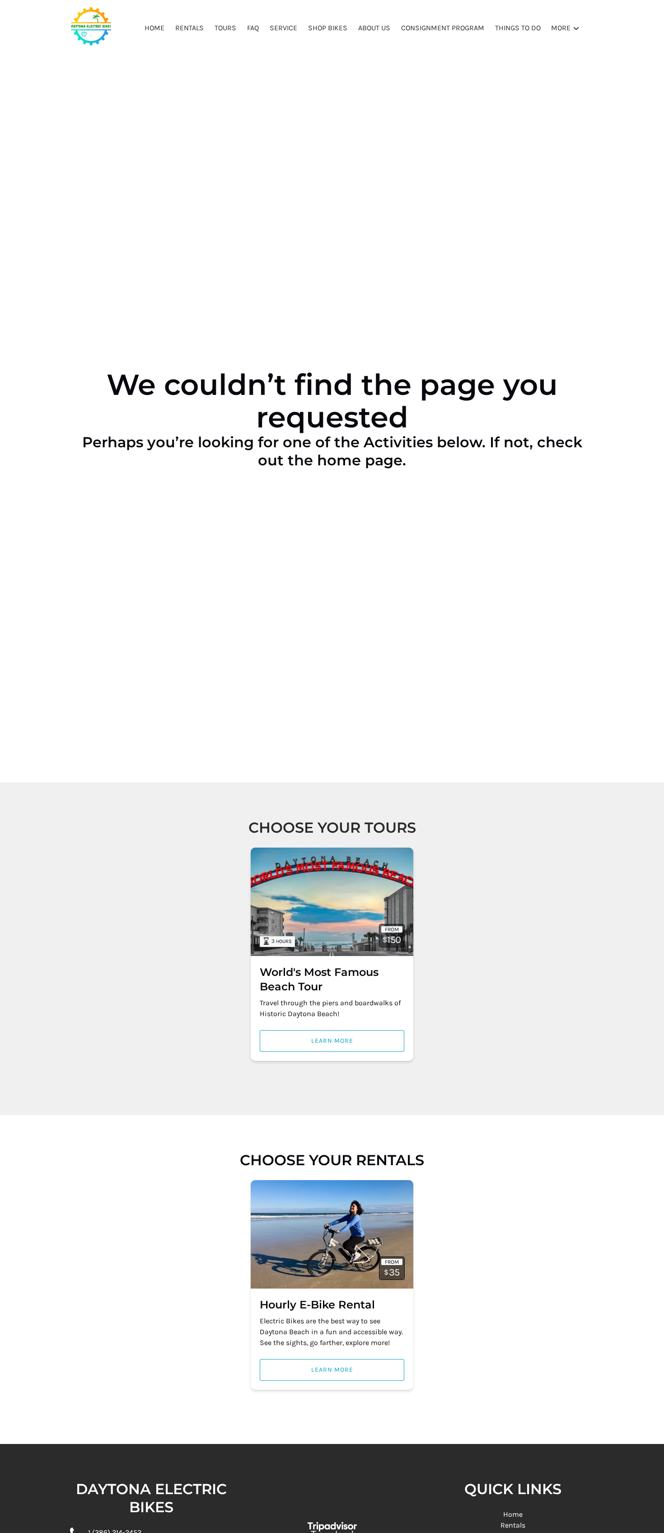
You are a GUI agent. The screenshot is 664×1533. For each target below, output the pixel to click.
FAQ (253, 27)
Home (154, 27)
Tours (225, 27)
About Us (374, 27)
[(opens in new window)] (332, 1511)
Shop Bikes (327, 27)
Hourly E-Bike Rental (317, 1304)
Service (283, 27)
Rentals (189, 27)
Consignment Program (442, 27)
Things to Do (518, 27)
